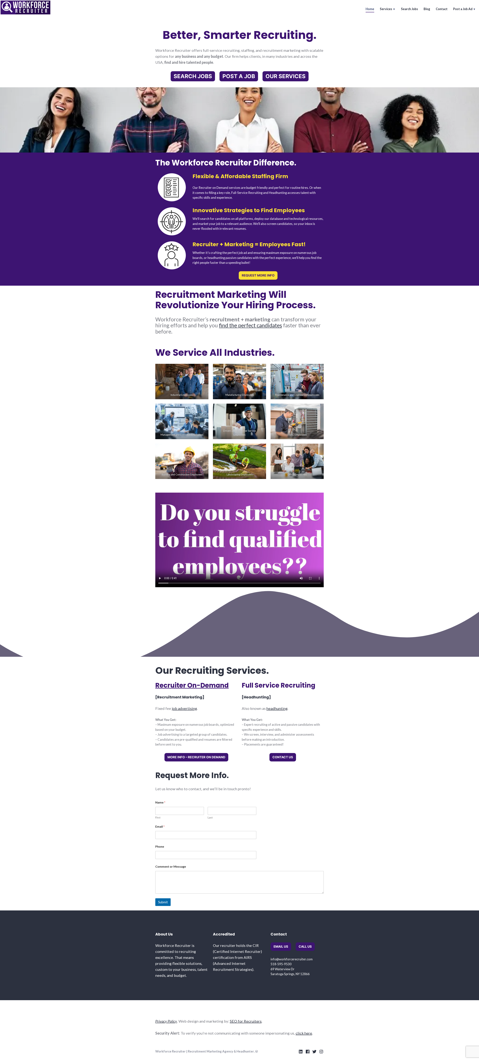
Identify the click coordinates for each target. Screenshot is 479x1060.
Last (210, 817)
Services (386, 9)
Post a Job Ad (462, 9)
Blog (427, 9)
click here (304, 1033)
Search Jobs (409, 9)
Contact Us (282, 757)
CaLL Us (305, 946)
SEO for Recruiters (246, 1021)
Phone (159, 846)
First (158, 817)
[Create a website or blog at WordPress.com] (256, 1051)
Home (370, 9)
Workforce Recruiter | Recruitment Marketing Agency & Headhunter (204, 1051)
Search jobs (193, 76)
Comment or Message (170, 866)
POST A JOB (238, 76)
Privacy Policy (166, 1021)
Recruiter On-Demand (192, 685)
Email (160, 826)
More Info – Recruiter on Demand (196, 757)
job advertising (184, 708)
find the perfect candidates (250, 325)
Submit (163, 902)
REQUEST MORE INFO (258, 275)
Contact (442, 9)
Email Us (281, 946)
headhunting (277, 708)
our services (286, 76)
